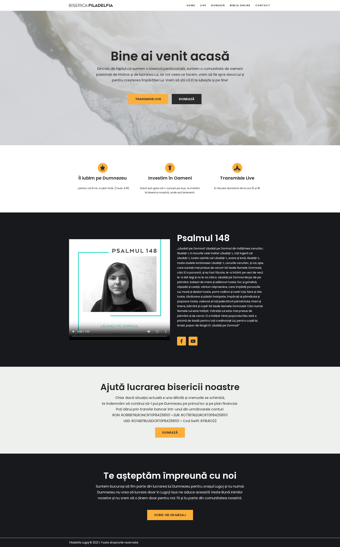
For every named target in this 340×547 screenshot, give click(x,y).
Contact (262, 5)
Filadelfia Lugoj (79, 542)
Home (191, 5)
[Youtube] (193, 341)
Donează (218, 5)
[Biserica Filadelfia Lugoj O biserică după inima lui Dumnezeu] (91, 5)
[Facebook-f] (181, 341)
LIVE (203, 5)
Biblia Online (240, 5)
